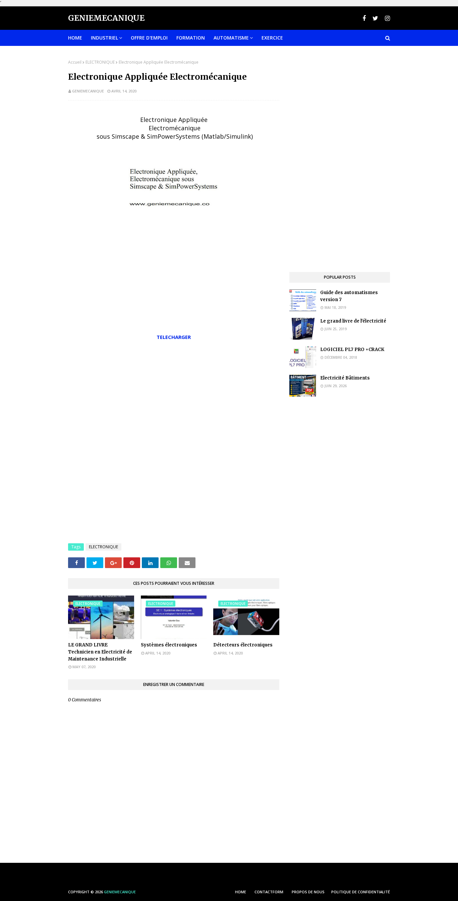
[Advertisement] (173, 396)
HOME (240, 891)
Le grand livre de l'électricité (353, 321)
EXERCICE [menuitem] (272, 37)
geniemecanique (88, 90)
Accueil (74, 62)
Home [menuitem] (75, 37)
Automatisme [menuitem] (231, 37)
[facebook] (364, 18)
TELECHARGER (174, 337)
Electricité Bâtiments (345, 378)
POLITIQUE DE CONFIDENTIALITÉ (360, 891)
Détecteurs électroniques (243, 645)
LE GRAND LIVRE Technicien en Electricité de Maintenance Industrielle (100, 652)
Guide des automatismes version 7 (349, 296)
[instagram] (386, 18)
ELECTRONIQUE (100, 62)
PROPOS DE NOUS (308, 891)
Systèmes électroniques (169, 645)
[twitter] (375, 18)
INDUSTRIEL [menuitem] (104, 37)
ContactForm (268, 891)
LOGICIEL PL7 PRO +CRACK (352, 349)
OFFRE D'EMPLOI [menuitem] (149, 37)
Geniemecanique (106, 18)
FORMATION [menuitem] (190, 37)
